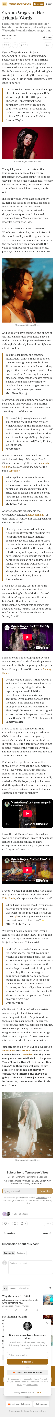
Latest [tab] (13, 1288)
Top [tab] (5, 1288)
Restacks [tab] (21, 1253)
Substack (13, 1411)
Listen (49, 37)
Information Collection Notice (29, 1200)
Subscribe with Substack (29, 1372)
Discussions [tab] (24, 1288)
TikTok (25, 1050)
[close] (47, 1322)
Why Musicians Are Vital (16, 1296)
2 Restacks (23, 1214)
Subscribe (38, 4)
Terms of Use (41, 1197)
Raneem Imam (35, 514)
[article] (27, 1303)
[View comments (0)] (15, 45)
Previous (11, 1233)
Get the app (41, 1404)
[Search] (50, 1288)
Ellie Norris (8, 898)
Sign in (49, 4)
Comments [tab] (9, 1253)
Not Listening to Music (14, 1316)
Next (45, 1233)
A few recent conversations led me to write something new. (20, 1301)
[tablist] (14, 1253)
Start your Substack (20, 1404)
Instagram (8, 1050)
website (27, 1054)
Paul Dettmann (9, 36)
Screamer (14, 470)
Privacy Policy (32, 1384)
